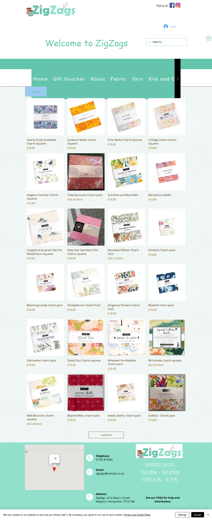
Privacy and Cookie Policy (137, 514)
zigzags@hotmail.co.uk (110, 473)
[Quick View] (45, 116)
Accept (197, 514)
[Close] (208, 514)
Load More (106, 434)
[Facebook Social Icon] (172, 5)
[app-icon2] (177, 5)
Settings (182, 514)
